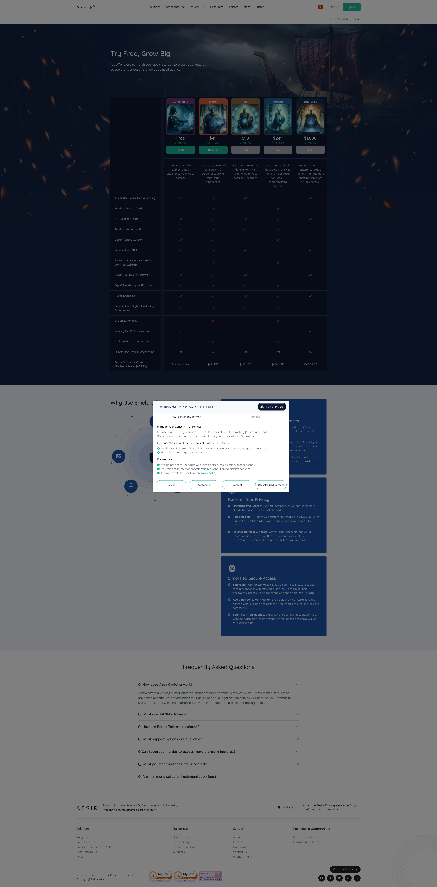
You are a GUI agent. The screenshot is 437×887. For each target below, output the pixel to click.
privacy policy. (207, 472)
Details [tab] (255, 416)
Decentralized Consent (271, 484)
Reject (171, 484)
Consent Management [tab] (187, 416)
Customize (204, 484)
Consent (237, 484)
